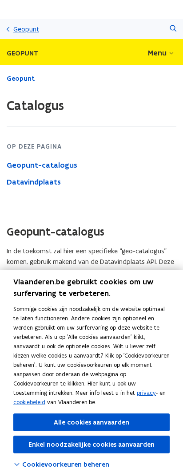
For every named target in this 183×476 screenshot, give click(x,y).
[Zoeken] (173, 29)
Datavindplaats (34, 182)
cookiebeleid (29, 402)
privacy (146, 393)
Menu (157, 53)
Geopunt (26, 29)
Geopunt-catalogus (42, 165)
